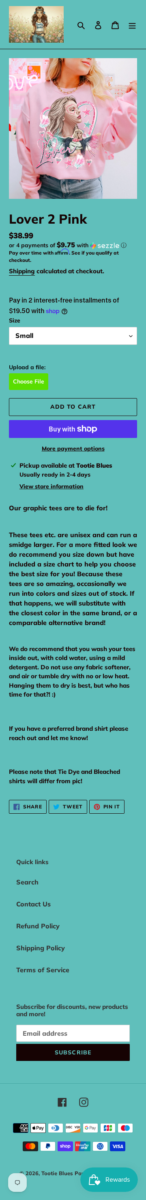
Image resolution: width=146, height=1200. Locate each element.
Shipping (22, 271)
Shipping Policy (40, 948)
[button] (68, 245)
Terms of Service (42, 970)
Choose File (28, 381)
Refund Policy (38, 926)
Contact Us (33, 904)
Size (14, 320)
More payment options (73, 448)
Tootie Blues (58, 1173)
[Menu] (132, 24)
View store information (51, 486)
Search (27, 882)
